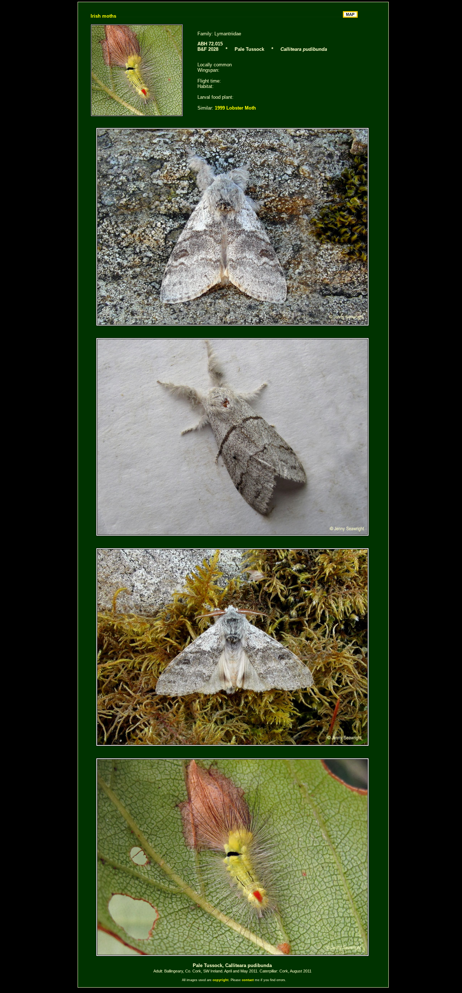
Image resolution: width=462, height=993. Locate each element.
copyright (220, 980)
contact (248, 980)
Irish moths (103, 16)
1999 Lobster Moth (235, 108)
